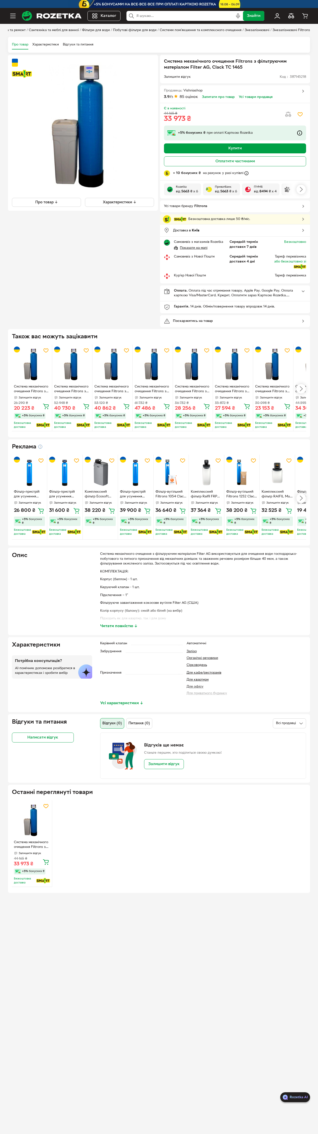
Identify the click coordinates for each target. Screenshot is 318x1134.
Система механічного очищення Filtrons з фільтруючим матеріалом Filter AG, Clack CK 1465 (71, 389)
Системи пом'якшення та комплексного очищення (200, 30)
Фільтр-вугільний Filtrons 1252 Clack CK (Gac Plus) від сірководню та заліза (241, 494)
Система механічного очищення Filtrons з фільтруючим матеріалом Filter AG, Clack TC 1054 (272, 389)
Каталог (108, 16)
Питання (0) (139, 723)
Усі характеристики (121, 703)
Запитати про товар (218, 97)
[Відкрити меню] (13, 16)
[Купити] (46, 406)
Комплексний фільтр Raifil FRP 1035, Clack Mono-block (205, 494)
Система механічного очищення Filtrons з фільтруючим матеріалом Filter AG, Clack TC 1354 (232, 389)
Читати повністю (119, 626)
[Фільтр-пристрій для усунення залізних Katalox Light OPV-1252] (64, 472)
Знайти (253, 16)
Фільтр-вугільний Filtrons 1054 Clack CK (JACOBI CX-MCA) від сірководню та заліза (171, 494)
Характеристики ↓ (119, 202)
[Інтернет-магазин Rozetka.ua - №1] (51, 16)
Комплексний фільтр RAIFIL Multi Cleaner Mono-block (277, 494)
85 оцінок (189, 97)
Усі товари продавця (256, 97)
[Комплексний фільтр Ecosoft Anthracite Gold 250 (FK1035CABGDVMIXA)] (100, 472)
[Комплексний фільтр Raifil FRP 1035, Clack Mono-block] (206, 472)
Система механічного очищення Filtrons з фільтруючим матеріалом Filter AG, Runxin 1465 (192, 389)
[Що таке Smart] (22, 74)
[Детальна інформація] (40, 447)
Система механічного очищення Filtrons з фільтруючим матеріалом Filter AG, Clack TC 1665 (111, 389)
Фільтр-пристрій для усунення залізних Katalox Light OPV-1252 (62, 494)
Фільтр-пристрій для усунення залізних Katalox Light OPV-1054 (27, 494)
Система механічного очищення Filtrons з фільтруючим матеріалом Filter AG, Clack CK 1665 (152, 389)
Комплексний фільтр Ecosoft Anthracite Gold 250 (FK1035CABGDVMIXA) (100, 494)
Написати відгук (42, 738)
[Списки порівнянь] (291, 16)
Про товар (20, 44)
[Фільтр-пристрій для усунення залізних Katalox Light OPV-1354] (135, 472)
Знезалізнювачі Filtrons (291, 30)
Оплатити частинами (235, 161)
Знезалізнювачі (257, 30)
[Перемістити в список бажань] (300, 114)
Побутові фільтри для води (135, 30)
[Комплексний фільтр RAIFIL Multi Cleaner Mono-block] (277, 472)
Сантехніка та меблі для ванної (54, 30)
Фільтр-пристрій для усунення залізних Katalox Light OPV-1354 (133, 494)
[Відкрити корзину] (305, 16)
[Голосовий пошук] (238, 16)
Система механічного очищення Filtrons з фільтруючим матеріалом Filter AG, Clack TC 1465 (31, 845)
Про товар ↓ (46, 202)
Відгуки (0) (112, 723)
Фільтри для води (96, 30)
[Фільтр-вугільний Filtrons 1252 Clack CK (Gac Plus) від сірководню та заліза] (241, 472)
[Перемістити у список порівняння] (288, 114)
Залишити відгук (164, 764)
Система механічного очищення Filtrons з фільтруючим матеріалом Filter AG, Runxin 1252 (31, 389)
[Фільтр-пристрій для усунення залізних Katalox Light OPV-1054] (29, 472)
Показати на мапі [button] (193, 248)
